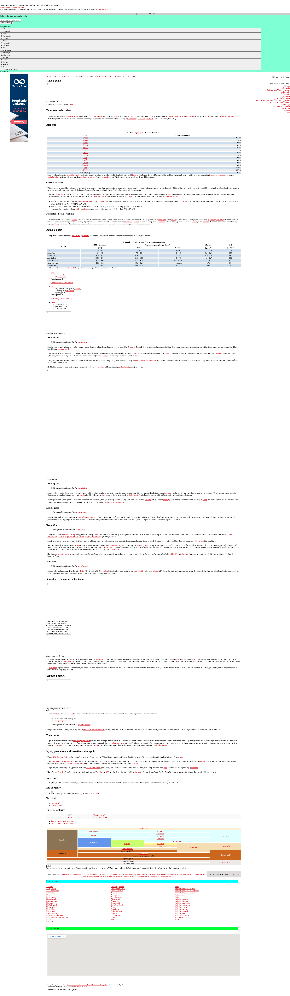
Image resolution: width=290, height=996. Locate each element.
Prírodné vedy (116, 899)
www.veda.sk (155, 876)
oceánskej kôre (52, 177)
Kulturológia (50, 911)
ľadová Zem (199, 541)
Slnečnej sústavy (69, 535)
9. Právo (3, 48)
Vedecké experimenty (182, 903)
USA (107, 772)
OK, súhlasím (103, 9)
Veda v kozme (180, 895)
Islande (80, 763)
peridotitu (148, 500)
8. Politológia (5, 45)
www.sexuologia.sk (130, 876)
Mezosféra (160, 836)
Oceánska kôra (60, 277)
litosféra (77, 289)
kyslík (145, 545)
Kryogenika (50, 907)
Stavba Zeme (235, 874)
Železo (85, 145)
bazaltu (184, 201)
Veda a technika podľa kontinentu (187, 891)
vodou (96, 535)
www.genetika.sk (188, 874)
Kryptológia (50, 909)
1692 (55, 757)
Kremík (85, 140)
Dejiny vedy (50, 895)
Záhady (177, 919)
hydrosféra (81, 530)
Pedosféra (160, 844)
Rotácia (100, 116)
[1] (177, 219)
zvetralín (130, 196)
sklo (195, 659)
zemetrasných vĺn (63, 349)
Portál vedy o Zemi (100, 817)
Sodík (85, 150)
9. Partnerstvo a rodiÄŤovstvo (279, 102)
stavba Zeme (94, 793)
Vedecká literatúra (181, 899)
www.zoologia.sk (166, 876)
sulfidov (85, 209)
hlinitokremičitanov (97, 201)
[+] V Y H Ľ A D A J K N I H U (145, 14)
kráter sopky (71, 763)
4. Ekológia (4, 62)
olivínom (206, 222)
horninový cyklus (107, 177)
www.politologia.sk (102, 876)
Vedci (177, 897)
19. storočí (138, 772)
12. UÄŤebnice (284, 108)
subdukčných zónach (87, 177)
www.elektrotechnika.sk (116, 874)
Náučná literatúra (117, 891)
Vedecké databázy (181, 901)
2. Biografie (286, 88)
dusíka (82, 571)
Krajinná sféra (56, 803)
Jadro (53, 302)
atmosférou (76, 236)
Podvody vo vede (117, 893)
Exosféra (160, 831)
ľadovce (96, 196)
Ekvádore (141, 119)
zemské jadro (82, 512)
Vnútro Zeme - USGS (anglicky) (62, 823)
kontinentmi (59, 194)
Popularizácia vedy (117, 895)
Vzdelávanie (179, 917)
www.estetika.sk (130, 874)
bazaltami (162, 222)
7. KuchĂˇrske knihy (282, 98)
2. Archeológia (5, 31)
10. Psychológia (6, 50)
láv (177, 196)
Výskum (114, 919)
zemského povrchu (174, 116)
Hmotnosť (149, 119)
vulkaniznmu (52, 537)
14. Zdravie (286, 112)
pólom (132, 116)
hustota (74, 220)
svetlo (177, 659)
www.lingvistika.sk (89, 876)
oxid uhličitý (173, 554)
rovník (115, 116)
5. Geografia (5, 64)
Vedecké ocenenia (181, 909)
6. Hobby (286, 96)
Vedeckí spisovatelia (182, 915)
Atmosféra (225, 836)
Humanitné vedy (52, 903)
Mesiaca (183, 757)
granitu (173, 220)
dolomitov (220, 220)
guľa (165, 768)
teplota (136, 495)
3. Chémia (4, 60)
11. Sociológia (5, 52)
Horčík (85, 155)
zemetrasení (67, 661)
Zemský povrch (56, 805)
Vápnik (85, 148)
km (95, 116)
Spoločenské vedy (117, 905)
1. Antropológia (6, 29)
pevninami (101, 367)
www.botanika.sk (79, 874)
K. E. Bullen (72, 268)
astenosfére (59, 745)
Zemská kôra (225, 846)
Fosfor (85, 163)
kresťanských (60, 772)
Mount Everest (189, 116)
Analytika (49, 887)
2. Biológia (4, 57)
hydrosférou (85, 236)
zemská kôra (82, 342)
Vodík (85, 160)
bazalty (105, 356)
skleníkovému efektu (92, 537)
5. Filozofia (4, 38)
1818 (55, 761)
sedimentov (170, 196)
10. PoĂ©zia (285, 104)
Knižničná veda (52, 905)
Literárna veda (51, 913)
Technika (114, 913)
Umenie (113, 917)
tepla (58, 714)
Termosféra (160, 834)
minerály (166, 500)
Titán (85, 158)
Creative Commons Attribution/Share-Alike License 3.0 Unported (87, 985)
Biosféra (127, 844)
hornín (205, 500)
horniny (134, 353)
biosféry (236, 547)
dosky (104, 495)
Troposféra (177, 841)
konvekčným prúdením (81, 741)
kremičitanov (84, 201)
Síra (85, 168)
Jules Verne (203, 761)
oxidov (78, 209)
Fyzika (166, 874)
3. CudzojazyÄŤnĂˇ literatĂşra (278, 90)
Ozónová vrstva (107, 547)
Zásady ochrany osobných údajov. (12, 7)
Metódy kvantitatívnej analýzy (57, 917)
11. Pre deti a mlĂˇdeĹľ (281, 106)
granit (167, 353)
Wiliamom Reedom (93, 768)
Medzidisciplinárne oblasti (55, 915)
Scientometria (115, 903)
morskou (208, 116)
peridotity (55, 224)
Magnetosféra (94, 831)
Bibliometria (50, 893)
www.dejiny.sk (90, 874)
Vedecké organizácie (182, 911)
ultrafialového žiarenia (116, 545)
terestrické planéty (73, 175)
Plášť (53, 287)
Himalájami (124, 367)
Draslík (85, 153)
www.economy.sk (102, 874)
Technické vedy (116, 911)
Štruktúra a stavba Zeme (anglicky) (63, 821)
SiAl (72, 194)
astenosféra (70, 291)
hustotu (218, 353)
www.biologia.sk (67, 874)
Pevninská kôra (60, 275)
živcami (136, 222)
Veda (57, 881)
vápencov (211, 220)
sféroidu (69, 116)
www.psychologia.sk (116, 876)
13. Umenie (286, 110)
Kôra (52, 273)
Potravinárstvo (116, 897)
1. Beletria (286, 86)
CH (68, 76)
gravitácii (61, 537)
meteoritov (53, 668)
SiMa (169, 194)
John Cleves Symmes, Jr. (66, 761)
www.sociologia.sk (144, 876)
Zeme (70, 104)
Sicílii (136, 763)
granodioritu (161, 220)
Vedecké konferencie (182, 905)
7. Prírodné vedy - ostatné (9, 69)
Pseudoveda (115, 901)
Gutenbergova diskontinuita (61, 299)
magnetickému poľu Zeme (74, 537)
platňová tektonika (160, 745)
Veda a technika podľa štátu (185, 889)
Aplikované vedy (52, 891)
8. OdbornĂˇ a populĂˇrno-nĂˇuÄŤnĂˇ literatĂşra (271, 100)
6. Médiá (4, 41)
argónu (105, 571)
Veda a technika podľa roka (185, 893)
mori (102, 196)
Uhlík (85, 170)
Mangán (85, 165)
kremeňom (128, 222)
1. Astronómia (5, 55)
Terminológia (115, 915)
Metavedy (49, 919)
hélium (155, 571)
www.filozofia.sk (157, 874)
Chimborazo (131, 119)
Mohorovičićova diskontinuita (62, 283)
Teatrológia (115, 909)
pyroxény (108, 224)
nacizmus (194, 768)
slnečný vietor (116, 549)
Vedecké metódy (181, 907)
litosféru (82, 495)
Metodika (49, 921)
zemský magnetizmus (116, 743)
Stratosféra (160, 839)
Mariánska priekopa (227, 116)
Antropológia (51, 889)
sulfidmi (137, 224)
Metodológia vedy (117, 887)
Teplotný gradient (84, 725)
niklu (91, 517)
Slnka (231, 535)
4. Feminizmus (6, 36)
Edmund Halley (62, 757)
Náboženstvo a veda (118, 889)
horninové (136, 175)
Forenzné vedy (51, 901)
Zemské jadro (225, 862)
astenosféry (168, 493)
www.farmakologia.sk (144, 874)
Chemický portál (99, 815)
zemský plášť (82, 488)
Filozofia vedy (51, 899)
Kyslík (85, 138)
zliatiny (80, 517)
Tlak (130, 495)
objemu (132, 347)
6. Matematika (5, 67)
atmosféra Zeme (83, 566)
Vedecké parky (180, 913)
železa (85, 517)
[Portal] (70, 817)
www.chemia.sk (201, 874)
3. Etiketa (4, 33)
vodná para (184, 554)
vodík (139, 545)
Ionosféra (94, 835)
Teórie (113, 907)
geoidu (75, 116)
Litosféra (193, 847)
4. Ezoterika (285, 92)
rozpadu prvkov (61, 721)
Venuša (77, 545)
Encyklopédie (51, 897)
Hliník (85, 143)
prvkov (139, 133)
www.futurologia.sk (176, 874)
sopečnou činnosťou (217, 175)
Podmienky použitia (80, 986)
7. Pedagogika (5, 43)
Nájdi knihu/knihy (6, 23)
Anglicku (100, 772)
